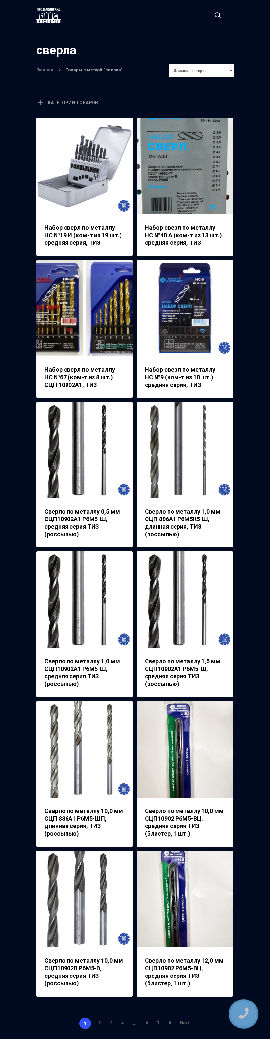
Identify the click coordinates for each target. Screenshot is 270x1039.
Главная (44, 69)
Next (184, 1023)
